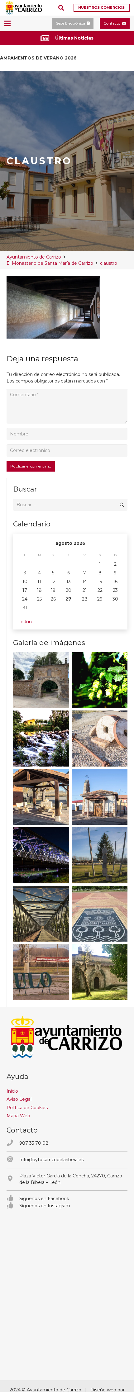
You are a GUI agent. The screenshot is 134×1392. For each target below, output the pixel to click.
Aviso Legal (19, 1099)
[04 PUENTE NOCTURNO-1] (41, 855)
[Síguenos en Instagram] (13, 1205)
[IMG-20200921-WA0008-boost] (100, 680)
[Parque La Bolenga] (100, 855)
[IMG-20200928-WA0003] (41, 680)
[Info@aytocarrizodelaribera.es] (13, 1159)
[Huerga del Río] (41, 797)
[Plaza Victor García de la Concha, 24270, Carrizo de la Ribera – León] (13, 1179)
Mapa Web (18, 1116)
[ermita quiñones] (100, 797)
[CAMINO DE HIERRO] (41, 914)
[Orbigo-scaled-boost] (41, 738)
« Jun (26, 622)
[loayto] (24, 8)
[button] (61, 8)
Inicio (12, 1091)
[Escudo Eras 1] (100, 914)
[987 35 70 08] (13, 1143)
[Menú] (7, 23)
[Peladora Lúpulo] (41, 972)
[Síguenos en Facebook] (13, 1198)
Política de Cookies (27, 1107)
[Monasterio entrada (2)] (100, 972)
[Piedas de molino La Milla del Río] (100, 738)
